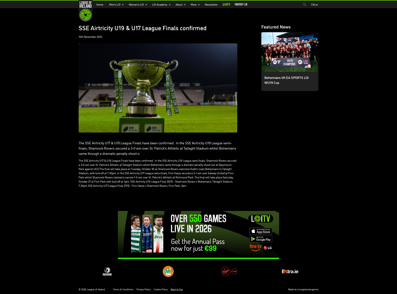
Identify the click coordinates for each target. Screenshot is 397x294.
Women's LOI (136, 4)
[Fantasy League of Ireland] (241, 4)
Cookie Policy (161, 289)
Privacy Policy (143, 289)
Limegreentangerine (307, 289)
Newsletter (211, 4)
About (179, 4)
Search (304, 4)
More (194, 4)
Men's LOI (114, 4)
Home (99, 4)
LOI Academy (159, 4)
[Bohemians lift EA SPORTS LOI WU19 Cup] (290, 61)
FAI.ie (314, 4)
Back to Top (177, 289)
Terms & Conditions (123, 289)
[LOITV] (226, 4)
